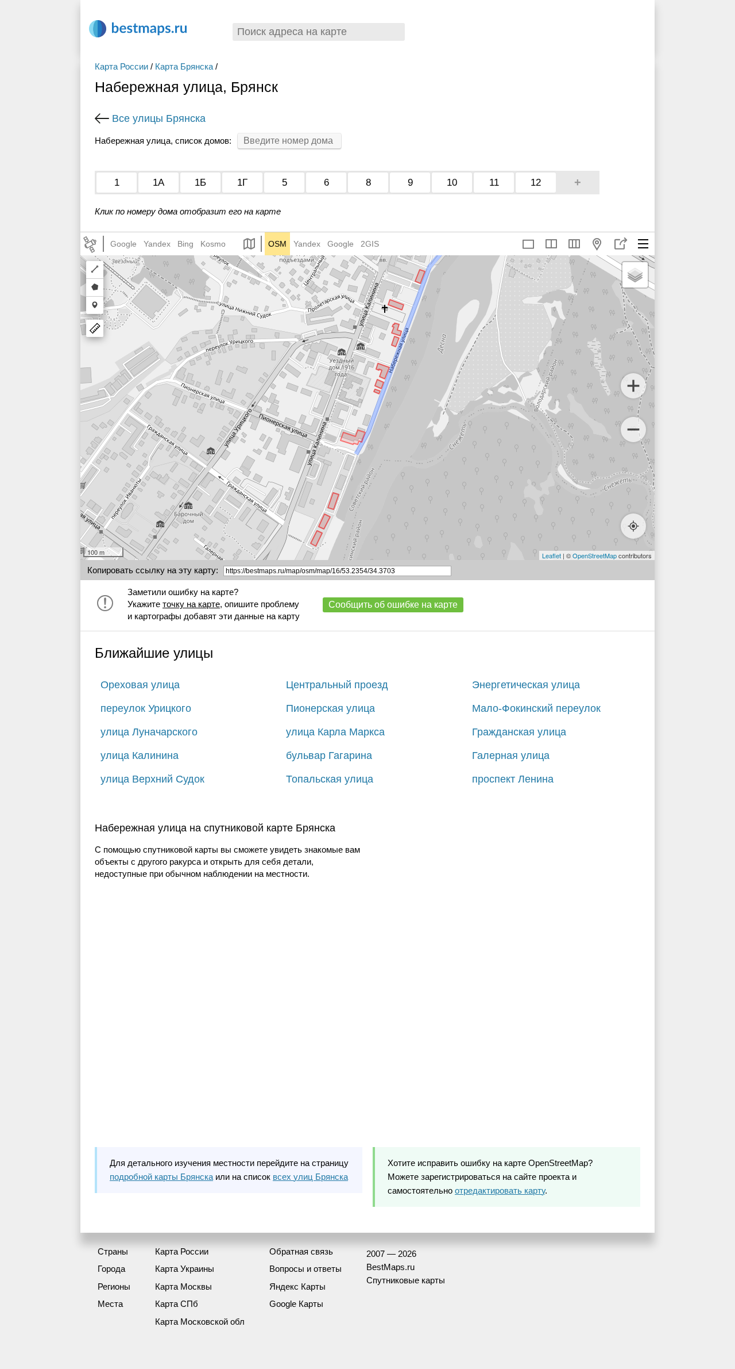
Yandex (157, 243)
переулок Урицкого (145, 708)
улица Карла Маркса (335, 732)
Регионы (114, 1286)
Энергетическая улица (526, 685)
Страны (113, 1251)
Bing (185, 243)
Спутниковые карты (405, 1280)
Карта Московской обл (200, 1321)
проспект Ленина (513, 779)
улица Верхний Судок (152, 779)
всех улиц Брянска (310, 1177)
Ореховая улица (140, 685)
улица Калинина (139, 755)
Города (111, 1269)
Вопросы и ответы (305, 1269)
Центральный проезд (337, 685)
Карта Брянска (184, 66)
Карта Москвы (183, 1286)
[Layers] (635, 274)
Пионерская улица (330, 708)
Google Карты (296, 1304)
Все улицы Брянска (159, 118)
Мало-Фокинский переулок (536, 708)
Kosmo (213, 243)
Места (110, 1304)
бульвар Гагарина (329, 755)
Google (123, 243)
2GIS (370, 243)
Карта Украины (184, 1269)
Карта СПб (176, 1304)
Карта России (121, 66)
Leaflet (551, 555)
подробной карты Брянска (161, 1177)
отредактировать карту (500, 1190)
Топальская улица (329, 779)
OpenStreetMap (594, 555)
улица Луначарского (149, 732)
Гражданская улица (519, 732)
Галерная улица (511, 755)
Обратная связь (301, 1251)
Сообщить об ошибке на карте (393, 604)
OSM (277, 243)
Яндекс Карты (297, 1286)
